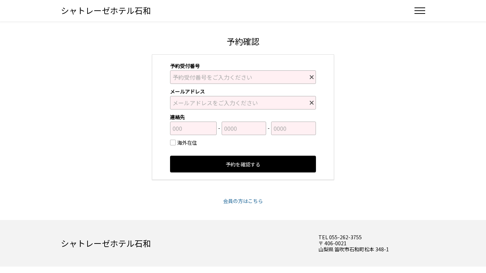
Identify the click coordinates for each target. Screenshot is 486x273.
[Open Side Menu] (419, 10)
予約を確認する (243, 164)
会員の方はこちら (243, 200)
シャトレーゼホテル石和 (106, 10)
